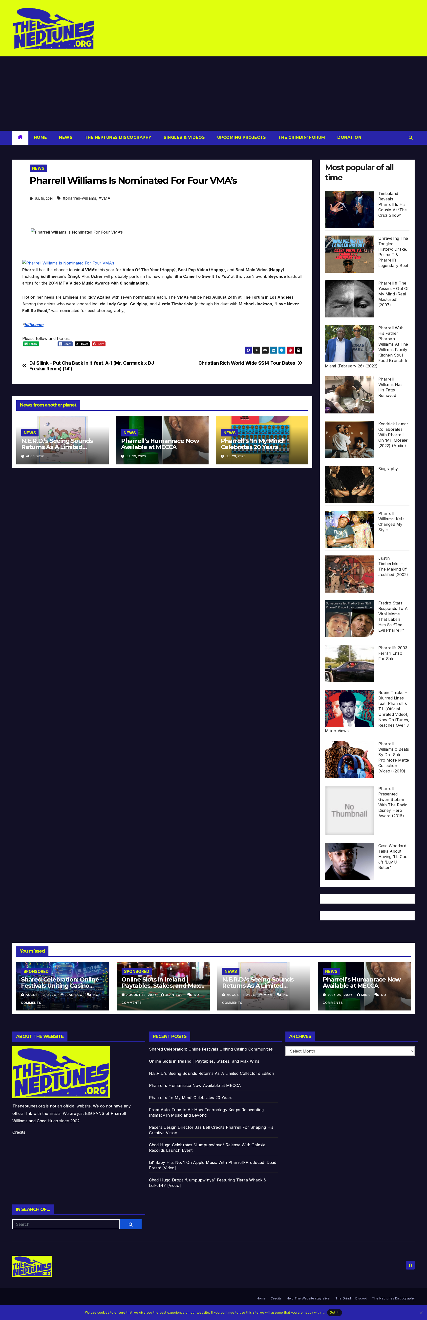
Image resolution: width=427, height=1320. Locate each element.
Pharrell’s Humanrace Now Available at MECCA (160, 444)
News (65, 137)
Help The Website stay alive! (308, 1298)
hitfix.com (33, 324)
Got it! (335, 1312)
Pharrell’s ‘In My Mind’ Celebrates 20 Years (252, 444)
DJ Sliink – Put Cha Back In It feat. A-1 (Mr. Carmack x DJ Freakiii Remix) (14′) (91, 366)
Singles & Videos (183, 137)
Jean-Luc (74, 995)
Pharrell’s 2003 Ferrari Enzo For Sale (392, 653)
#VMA (104, 198)
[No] (420, 1312)
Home (40, 137)
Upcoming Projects (241, 137)
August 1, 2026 (241, 995)
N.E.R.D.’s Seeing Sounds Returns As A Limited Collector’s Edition (57, 447)
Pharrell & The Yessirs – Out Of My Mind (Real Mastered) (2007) (393, 294)
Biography (388, 468)
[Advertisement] (213, 93)
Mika (268, 995)
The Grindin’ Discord (351, 1298)
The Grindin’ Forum (301, 137)
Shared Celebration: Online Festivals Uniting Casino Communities (60, 985)
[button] (411, 137)
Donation (349, 137)
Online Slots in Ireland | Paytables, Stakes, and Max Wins (161, 985)
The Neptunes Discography (117, 137)
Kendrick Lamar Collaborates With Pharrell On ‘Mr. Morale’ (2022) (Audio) (393, 434)
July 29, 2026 (340, 995)
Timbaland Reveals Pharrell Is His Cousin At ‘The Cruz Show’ (392, 204)
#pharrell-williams (79, 198)
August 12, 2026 (142, 995)
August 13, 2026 (41, 995)
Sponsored (36, 971)
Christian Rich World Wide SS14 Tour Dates (246, 363)
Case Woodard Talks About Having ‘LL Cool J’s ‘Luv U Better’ (393, 856)
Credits (18, 1132)
